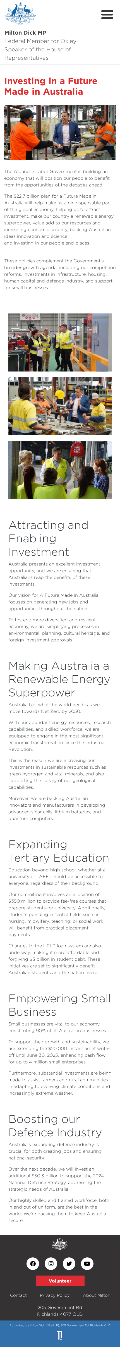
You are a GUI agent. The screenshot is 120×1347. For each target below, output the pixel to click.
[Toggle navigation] (107, 14)
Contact (18, 1295)
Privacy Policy (55, 1295)
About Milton (96, 1295)
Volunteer (60, 1280)
